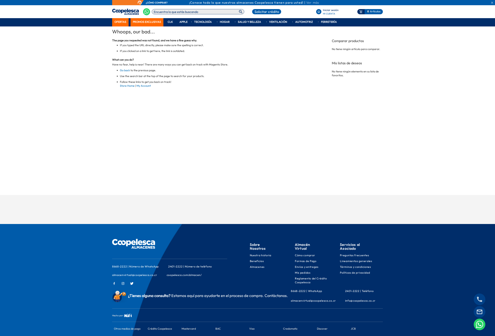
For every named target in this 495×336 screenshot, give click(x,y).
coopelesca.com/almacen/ (184, 275)
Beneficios (257, 261)
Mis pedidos (303, 272)
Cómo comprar (305, 255)
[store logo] (119, 12)
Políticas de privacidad (355, 272)
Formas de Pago (306, 261)
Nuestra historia (260, 255)
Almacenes (257, 267)
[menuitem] (120, 21)
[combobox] (198, 11)
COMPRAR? (161, 2)
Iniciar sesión (331, 10)
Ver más (312, 2)
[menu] (247, 21)
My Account (144, 85)
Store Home (127, 85)
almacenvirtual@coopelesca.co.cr (134, 275)
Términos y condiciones (355, 267)
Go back (125, 70)
